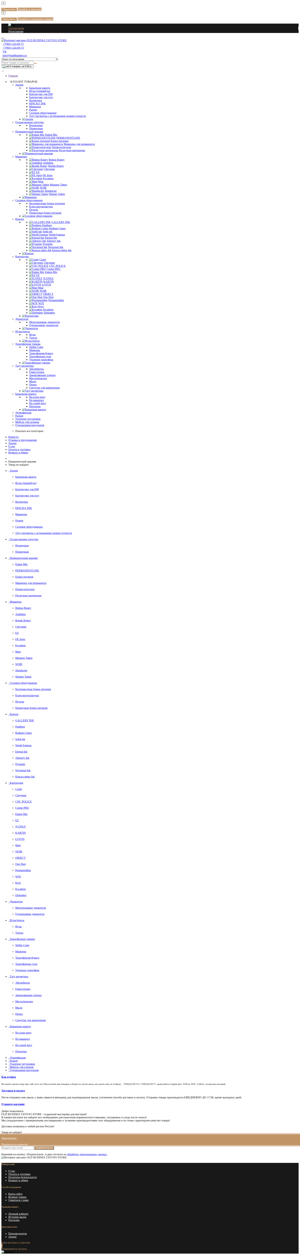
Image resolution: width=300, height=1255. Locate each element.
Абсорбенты (36, 368)
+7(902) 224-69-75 (13, 44)
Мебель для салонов (27, 422)
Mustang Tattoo (58, 184)
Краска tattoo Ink (62, 250)
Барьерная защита (39, 87)
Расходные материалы (72, 150)
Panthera (47, 225)
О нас (11, 446)
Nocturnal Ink (55, 247)
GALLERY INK (60, 222)
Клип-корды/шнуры (41, 206)
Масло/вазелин (38, 378)
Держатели (21, 318)
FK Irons (47, 175)
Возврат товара (17, 1196)
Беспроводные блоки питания (47, 203)
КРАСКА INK (37, 103)
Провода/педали (61, 147)
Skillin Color (36, 347)
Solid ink (47, 231)
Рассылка (13, 1220)
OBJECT (48, 293)
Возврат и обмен (18, 452)
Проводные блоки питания (45, 212)
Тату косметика (24, 365)
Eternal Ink (51, 237)
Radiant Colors (57, 228)
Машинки (35, 106)
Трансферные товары (27, 343)
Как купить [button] (8, 1076)
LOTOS (46, 284)
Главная (13, 75)
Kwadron (48, 178)
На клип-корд (37, 397)
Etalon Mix (51, 134)
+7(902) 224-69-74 (13, 47)
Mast (40, 181)
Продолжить (9, 9)
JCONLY (48, 278)
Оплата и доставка (19, 449)
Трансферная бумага (41, 353)
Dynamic (48, 244)
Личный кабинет (18, 1213)
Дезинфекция (23, 412)
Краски (19, 219)
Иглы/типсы (22, 331)
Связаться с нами (18, 1200)
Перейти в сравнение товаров (35, 19)
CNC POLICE (57, 265)
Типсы (33, 337)
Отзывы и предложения (22, 440)
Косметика (35, 100)
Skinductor (51, 190)
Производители (17, 1233)
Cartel (42, 259)
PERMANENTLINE (68, 137)
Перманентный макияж (29, 131)
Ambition (48, 162)
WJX (41, 303)
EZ (38, 172)
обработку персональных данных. (87, 1154)
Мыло (32, 381)
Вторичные (36, 125)
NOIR (43, 187)
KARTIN (48, 281)
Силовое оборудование (43, 112)
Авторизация (16, 28)
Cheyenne (49, 169)
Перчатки (35, 406)
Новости (13, 436)
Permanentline (56, 300)
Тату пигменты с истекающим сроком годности (57, 116)
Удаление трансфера (41, 359)
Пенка (33, 384)
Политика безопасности (22, 1177)
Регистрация (15, 31)
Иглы (32, 334)
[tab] (150, 1077)
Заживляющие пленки (42, 375)
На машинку (36, 400)
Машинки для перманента (79, 144)
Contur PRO (53, 269)
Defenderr (49, 312)
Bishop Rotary (57, 159)
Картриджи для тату (41, 97)
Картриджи (22, 256)
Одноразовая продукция (29, 425)
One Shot (48, 297)
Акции (19, 84)
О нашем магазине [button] (13, 1104)
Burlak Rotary (56, 165)
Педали (33, 209)
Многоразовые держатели (44, 322)
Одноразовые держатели (43, 325)
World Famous (57, 234)
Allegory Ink (54, 240)
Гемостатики (36, 372)
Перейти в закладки (29, 9)
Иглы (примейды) (39, 91)
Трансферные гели (40, 356)
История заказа (17, 1216)
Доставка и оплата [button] (13, 1090)
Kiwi (41, 306)
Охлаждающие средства (29, 122)
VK (5, 51)
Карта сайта (15, 1193)
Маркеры (34, 350)
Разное (33, 109)
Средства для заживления (44, 387)
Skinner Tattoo (57, 194)
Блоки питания (59, 140)
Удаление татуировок (28, 418)
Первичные (36, 128)
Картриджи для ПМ (41, 94)
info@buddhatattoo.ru (15, 55)
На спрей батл (37, 403)
